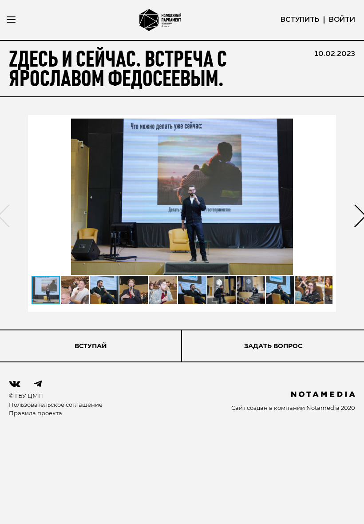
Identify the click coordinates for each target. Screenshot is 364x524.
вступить (300, 20)
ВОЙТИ (342, 20)
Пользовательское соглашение (56, 404)
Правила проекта (35, 413)
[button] (182, 197)
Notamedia (323, 407)
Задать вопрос (273, 345)
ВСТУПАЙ (91, 345)
